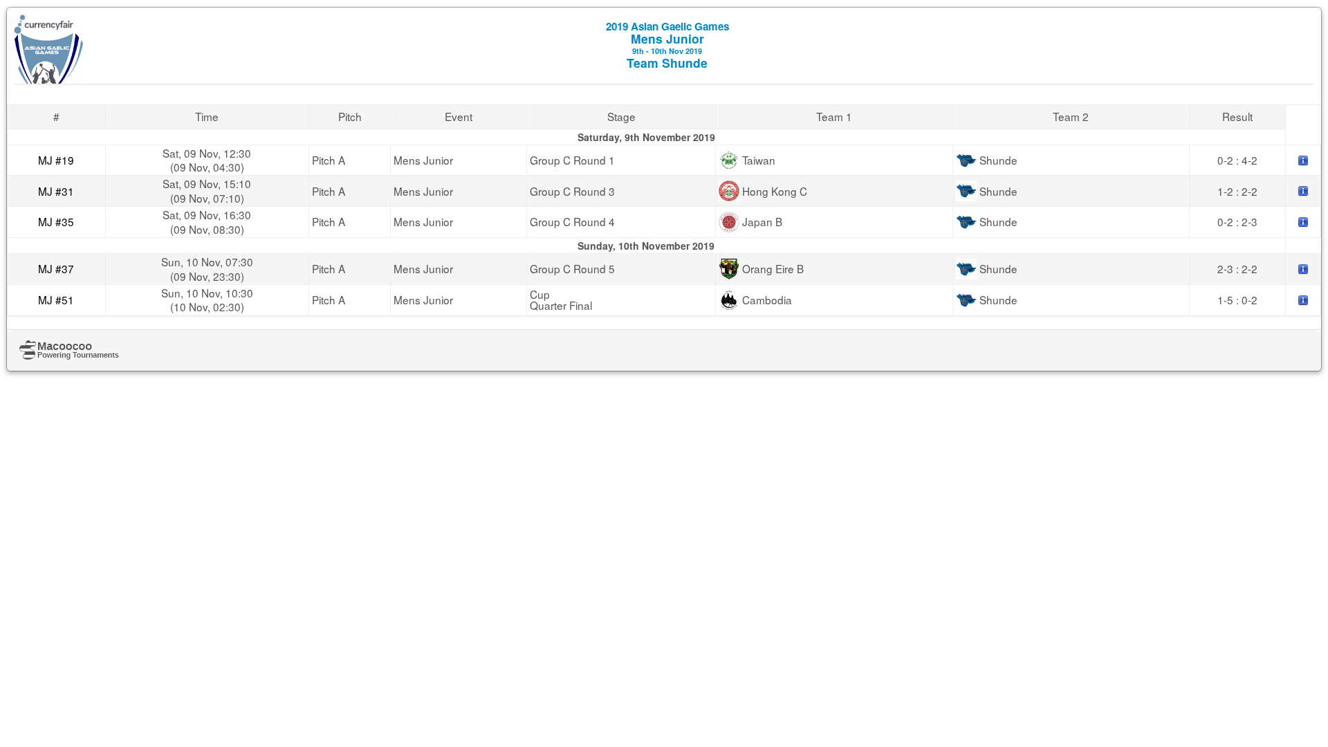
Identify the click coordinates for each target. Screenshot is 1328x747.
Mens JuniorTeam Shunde (667, 45)
